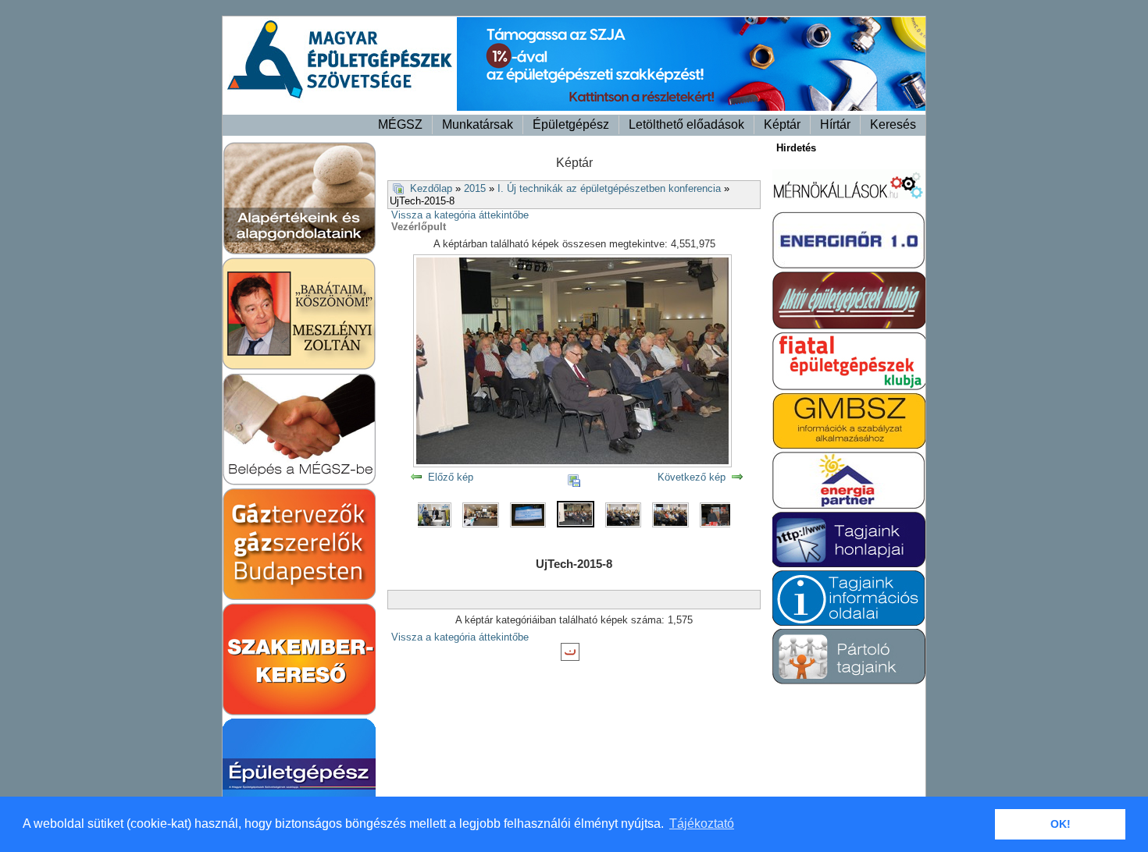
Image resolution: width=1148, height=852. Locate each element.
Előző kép (450, 477)
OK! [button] (1060, 824)
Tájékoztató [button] (701, 823)
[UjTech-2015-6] (484, 524)
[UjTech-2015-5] (437, 524)
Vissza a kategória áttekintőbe (460, 215)
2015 (475, 188)
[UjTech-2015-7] (532, 524)
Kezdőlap (431, 188)
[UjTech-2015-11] (721, 524)
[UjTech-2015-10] (674, 524)
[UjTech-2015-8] (579, 524)
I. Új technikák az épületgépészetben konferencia (609, 188)
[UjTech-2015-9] (627, 524)
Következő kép (692, 477)
